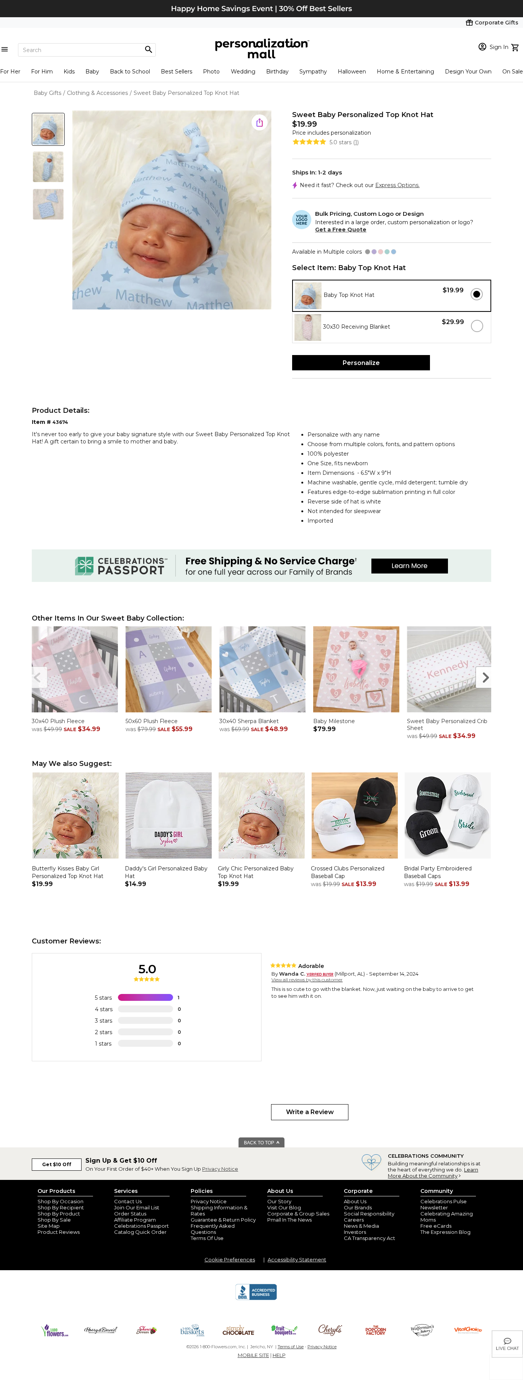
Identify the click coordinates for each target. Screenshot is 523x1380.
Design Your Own (468, 71)
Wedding (243, 71)
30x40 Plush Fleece (58, 721)
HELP (279, 1355)
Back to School (130, 71)
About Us (355, 1201)
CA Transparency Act (369, 1238)
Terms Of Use (207, 1238)
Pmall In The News (289, 1220)
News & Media (361, 1226)
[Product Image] (171, 211)
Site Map (49, 1226)
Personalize (361, 363)
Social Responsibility (369, 1214)
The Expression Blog (445, 1232)
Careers (354, 1220)
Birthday (277, 71)
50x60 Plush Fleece (152, 721)
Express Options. (397, 185)
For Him (42, 71)
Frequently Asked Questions (213, 1229)
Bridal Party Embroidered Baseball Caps (438, 872)
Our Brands (358, 1207)
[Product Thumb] (48, 129)
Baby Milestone (334, 721)
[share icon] (260, 122)
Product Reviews (59, 1232)
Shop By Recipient (61, 1207)
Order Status (130, 1214)
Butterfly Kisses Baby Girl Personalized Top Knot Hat (67, 872)
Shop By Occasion (60, 1201)
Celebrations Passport (141, 1226)
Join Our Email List (136, 1207)
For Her (10, 71)
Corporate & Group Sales (298, 1214)
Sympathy (313, 71)
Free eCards (435, 1226)
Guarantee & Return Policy (223, 1220)
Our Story (279, 1201)
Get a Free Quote (340, 229)
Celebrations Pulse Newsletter (443, 1204)
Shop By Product (59, 1214)
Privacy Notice (220, 1169)
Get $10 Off (56, 1164)
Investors (355, 1232)
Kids (69, 71)
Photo (211, 71)
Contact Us (128, 1201)
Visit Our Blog (284, 1207)
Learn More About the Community (433, 1173)
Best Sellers (176, 71)
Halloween (352, 71)
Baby (92, 71)
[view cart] (516, 47)
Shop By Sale (54, 1220)
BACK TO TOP (259, 1142)
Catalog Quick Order (140, 1232)
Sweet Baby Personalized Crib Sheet (447, 725)
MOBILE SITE (253, 1355)
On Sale (512, 71)
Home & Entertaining (405, 71)
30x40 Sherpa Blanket (249, 721)
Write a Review (310, 1112)
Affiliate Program (135, 1220)
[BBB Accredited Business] (256, 1299)
